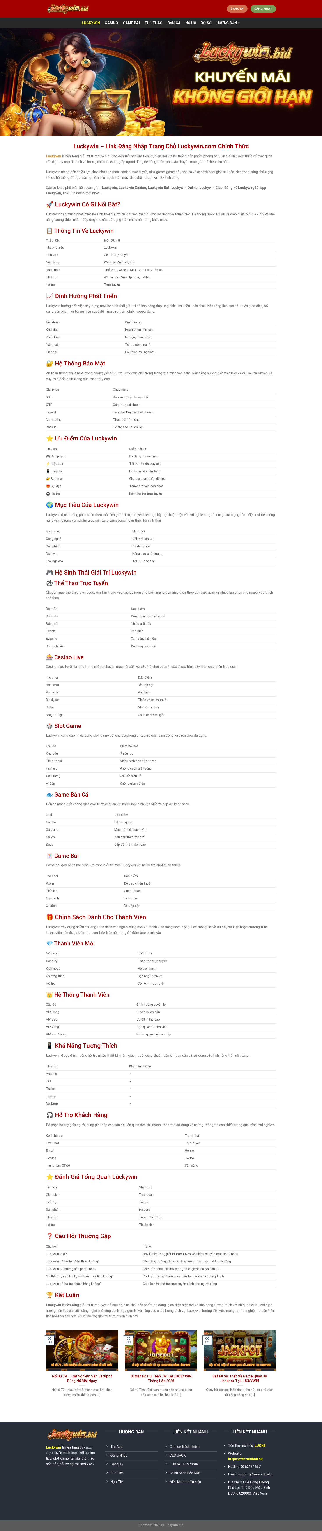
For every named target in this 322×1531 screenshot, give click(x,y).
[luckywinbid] (68, 9)
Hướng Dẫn (226, 23)
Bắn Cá (174, 23)
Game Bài (131, 23)
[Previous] (45, 1369)
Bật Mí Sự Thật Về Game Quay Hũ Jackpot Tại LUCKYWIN (239, 1378)
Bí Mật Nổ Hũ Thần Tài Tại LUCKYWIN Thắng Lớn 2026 (161, 1378)
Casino (111, 23)
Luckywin (53, 1447)
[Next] (277, 1369)
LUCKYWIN (91, 23)
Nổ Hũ (190, 23)
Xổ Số (206, 23)
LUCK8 (260, 1445)
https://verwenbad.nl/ (245, 1459)
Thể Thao (154, 23)
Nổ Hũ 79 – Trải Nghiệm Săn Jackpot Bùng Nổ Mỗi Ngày (82, 1378)
